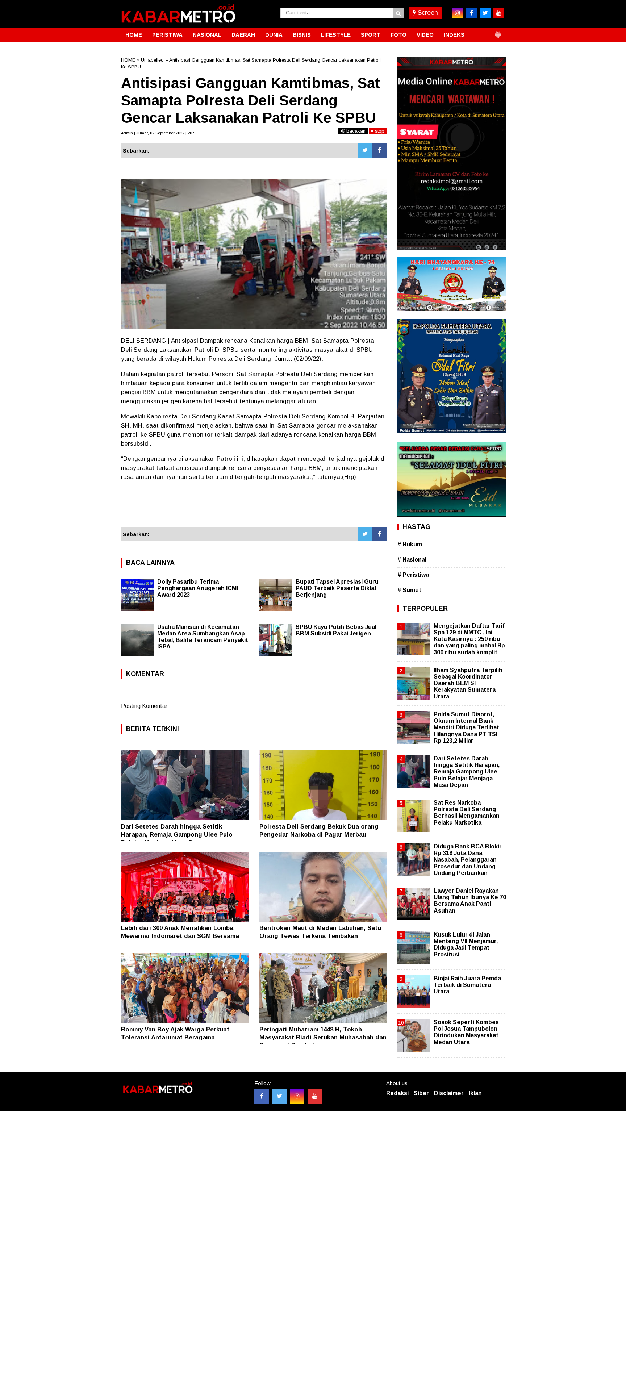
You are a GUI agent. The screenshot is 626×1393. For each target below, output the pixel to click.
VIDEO (425, 35)
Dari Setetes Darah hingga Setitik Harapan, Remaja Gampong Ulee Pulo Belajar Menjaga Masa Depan (177, 834)
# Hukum (409, 544)
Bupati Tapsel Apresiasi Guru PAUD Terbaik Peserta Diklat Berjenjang (337, 588)
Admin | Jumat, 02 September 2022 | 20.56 (159, 133)
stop (378, 131)
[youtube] (498, 13)
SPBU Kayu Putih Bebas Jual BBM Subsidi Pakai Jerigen (336, 630)
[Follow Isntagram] (297, 1096)
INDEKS (454, 35)
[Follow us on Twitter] (279, 1096)
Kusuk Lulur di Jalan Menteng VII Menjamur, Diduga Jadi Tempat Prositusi (466, 944)
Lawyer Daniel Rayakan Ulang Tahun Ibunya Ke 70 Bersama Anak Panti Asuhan (470, 901)
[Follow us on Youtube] (315, 1096)
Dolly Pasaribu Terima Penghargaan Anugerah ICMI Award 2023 (197, 588)
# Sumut (409, 590)
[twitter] (485, 13)
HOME (133, 35)
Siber (421, 1093)
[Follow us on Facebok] (261, 1096)
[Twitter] (365, 150)
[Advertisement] (254, 507)
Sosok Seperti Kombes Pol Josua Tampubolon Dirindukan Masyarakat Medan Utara (466, 1032)
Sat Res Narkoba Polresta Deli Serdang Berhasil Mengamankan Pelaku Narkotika (467, 813)
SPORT (370, 35)
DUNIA (274, 35)
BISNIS (302, 35)
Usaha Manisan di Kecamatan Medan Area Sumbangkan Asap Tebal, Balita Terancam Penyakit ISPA (202, 637)
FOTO (398, 35)
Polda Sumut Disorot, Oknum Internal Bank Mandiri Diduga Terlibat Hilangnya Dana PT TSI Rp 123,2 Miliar (466, 727)
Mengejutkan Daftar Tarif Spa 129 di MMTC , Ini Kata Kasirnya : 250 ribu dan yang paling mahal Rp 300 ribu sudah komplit (469, 639)
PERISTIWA (167, 35)
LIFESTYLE (336, 35)
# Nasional (411, 559)
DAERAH (243, 35)
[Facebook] (379, 150)
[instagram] (457, 13)
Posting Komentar (144, 706)
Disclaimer (449, 1093)
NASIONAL (207, 35)
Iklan (475, 1093)
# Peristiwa (413, 575)
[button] (497, 31)
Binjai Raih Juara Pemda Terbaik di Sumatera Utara (467, 984)
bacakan (355, 131)
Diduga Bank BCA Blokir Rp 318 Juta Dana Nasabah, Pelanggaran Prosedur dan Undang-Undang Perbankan (468, 859)
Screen (427, 12)
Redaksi (397, 1093)
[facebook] (471, 13)
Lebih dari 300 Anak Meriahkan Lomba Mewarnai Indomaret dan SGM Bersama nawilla (180, 936)
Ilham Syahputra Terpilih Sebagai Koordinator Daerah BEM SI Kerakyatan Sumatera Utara (468, 683)
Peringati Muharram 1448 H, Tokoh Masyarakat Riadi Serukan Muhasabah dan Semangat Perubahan (323, 1037)
